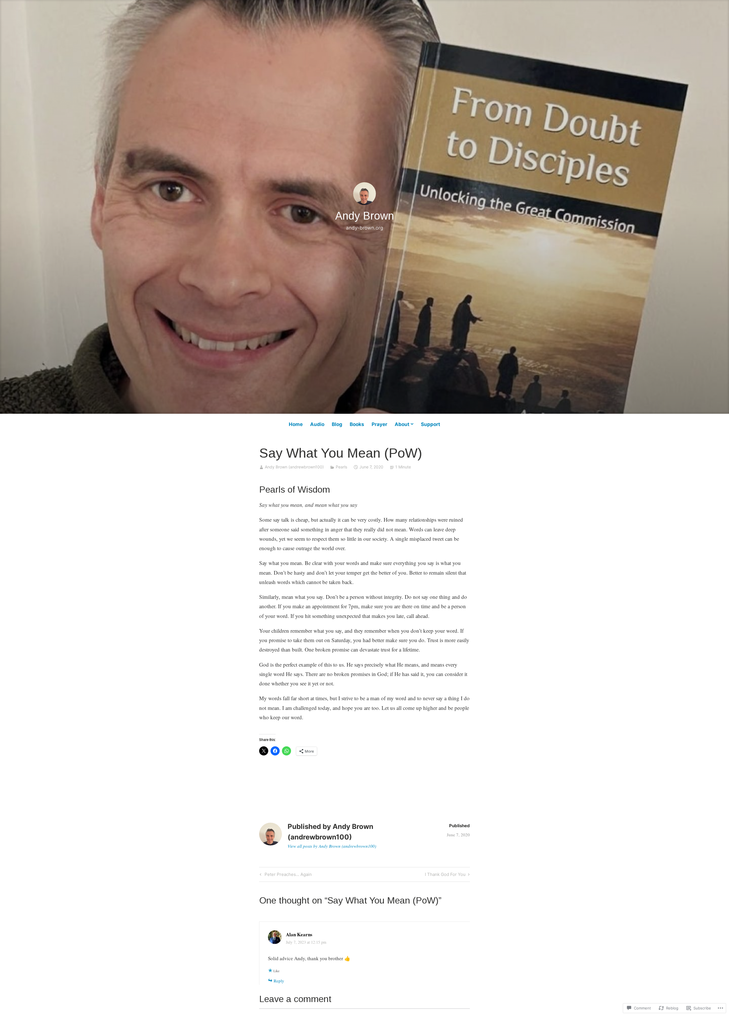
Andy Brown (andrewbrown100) (294, 466)
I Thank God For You (445, 875)
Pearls (341, 466)
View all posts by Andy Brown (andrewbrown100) (332, 846)
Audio (317, 424)
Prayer (379, 424)
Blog (337, 424)
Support (430, 424)
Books (357, 424)
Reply (279, 981)
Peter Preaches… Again (285, 875)
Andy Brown (364, 216)
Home (296, 424)
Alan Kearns (299, 934)
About (402, 424)
